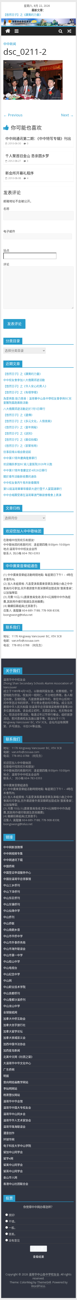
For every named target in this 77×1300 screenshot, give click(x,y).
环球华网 (8, 1139)
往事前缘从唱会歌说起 (17, 452)
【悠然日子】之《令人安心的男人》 (25, 386)
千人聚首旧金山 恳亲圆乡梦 (27, 155)
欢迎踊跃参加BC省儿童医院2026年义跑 (27, 464)
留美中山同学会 (13, 1165)
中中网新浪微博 (13, 847)
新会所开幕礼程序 (19, 173)
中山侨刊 (8, 917)
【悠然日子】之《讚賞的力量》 (22, 374)
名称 (6, 209)
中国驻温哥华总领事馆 (17, 879)
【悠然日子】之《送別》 (18, 433)
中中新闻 (9, 44)
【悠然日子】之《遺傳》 (18, 415)
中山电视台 (10, 968)
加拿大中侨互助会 (14, 1018)
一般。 (13, 1228)
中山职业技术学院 (14, 987)
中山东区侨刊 (11, 898)
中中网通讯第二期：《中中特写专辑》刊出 (38, 138)
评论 (6, 264)
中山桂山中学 (11, 961)
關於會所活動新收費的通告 (20, 476)
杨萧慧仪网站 (11, 1095)
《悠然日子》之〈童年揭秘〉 (21, 427)
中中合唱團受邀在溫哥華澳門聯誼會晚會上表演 (32, 495)
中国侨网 (8, 866)
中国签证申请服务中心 (17, 872)
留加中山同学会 (13, 1152)
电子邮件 (9, 231)
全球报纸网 (10, 1012)
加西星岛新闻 (11, 1050)
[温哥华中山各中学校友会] (38, 22)
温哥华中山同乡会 (14, 1114)
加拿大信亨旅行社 (14, 1025)
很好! (12, 1215)
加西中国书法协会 (14, 1044)
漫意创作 (8, 1133)
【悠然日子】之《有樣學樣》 (21, 392)
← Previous (13, 115)
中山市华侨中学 (13, 936)
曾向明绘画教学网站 (15, 1082)
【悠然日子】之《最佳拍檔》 (21, 439)
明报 (6, 1076)
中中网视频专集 (13, 853)
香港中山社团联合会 (15, 1184)
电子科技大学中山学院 (17, 1146)
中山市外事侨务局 (14, 942)
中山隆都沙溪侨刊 (14, 999)
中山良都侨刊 (11, 993)
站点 (6, 250)
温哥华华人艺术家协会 (17, 1120)
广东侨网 (8, 1069)
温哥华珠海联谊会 (14, 1126)
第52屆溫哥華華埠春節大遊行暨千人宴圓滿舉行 (32, 489)
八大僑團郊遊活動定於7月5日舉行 (24, 409)
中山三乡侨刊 (11, 885)
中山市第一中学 (13, 955)
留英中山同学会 (13, 1171)
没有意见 (14, 1240)
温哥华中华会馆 (13, 1101)
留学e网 (8, 1158)
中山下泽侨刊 (11, 891)
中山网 (7, 980)
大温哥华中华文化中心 (17, 1063)
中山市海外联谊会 (14, 949)
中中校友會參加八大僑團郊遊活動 (24, 380)
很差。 (13, 1234)
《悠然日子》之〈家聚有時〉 (21, 445)
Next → (67, 115)
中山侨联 (8, 923)
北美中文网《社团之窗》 (18, 1057)
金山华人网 (10, 1177)
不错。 (13, 1221)
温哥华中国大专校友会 (17, 1107)
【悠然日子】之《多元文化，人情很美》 (28, 421)
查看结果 (38, 1257)
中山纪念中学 (11, 974)
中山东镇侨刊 (11, 904)
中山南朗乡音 (11, 930)
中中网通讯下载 (13, 860)
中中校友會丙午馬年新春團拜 (21, 482)
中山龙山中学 (11, 1006)
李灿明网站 (10, 1088)
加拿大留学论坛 (13, 1031)
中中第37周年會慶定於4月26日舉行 (25, 470)
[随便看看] (69, 31)
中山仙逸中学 (11, 910)
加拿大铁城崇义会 (14, 1038)
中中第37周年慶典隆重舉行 (20, 458)
